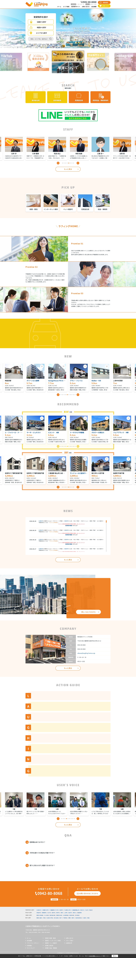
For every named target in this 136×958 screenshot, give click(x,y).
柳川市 (82, 910)
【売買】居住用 (48, 945)
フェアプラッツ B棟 (77, 432)
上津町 (66, 912)
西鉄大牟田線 (40, 915)
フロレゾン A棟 (118, 380)
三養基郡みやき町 (54, 910)
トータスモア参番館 (34, 432)
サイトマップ (30, 948)
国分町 (70, 912)
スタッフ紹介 (69, 941)
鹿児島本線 (52, 915)
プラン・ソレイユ (33, 380)
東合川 (75, 912)
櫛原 (69, 918)
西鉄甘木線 (59, 915)
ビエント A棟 (10, 432)
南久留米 (56, 918)
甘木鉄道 (77, 915)
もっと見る (68, 169)
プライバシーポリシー (33, 943)
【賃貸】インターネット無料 (52, 941)
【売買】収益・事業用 (50, 948)
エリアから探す (41, 33)
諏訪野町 (79, 912)
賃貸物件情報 (68, 525)
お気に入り (105, 6)
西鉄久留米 (39, 918)
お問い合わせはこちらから (88, 893)
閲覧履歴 (105, 2)
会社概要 (93, 6)
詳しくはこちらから (88, 612)
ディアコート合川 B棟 (99, 432)
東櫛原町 (44, 912)
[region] (68, 536)
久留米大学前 (49, 918)
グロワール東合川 (54, 432)
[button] (58, 163)
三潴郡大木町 (45, 910)
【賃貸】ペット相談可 (50, 943)
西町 (62, 912)
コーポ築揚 (95, 380)
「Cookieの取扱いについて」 (94, 956)
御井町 (53, 912)
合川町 (49, 912)
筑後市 (91, 910)
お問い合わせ (85, 6)
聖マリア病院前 (63, 918)
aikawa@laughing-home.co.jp (86, 653)
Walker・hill (53, 380)
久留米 (41, 521)
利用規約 (29, 945)
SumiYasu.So (118, 432)
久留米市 (39, 910)
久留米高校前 (78, 918)
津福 (88, 918)
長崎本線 (71, 915)
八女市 (86, 910)
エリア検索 (66, 6)
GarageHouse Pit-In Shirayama (17, 380)
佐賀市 (61, 910)
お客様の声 (69, 943)
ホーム (59, 6)
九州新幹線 (66, 915)
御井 (73, 918)
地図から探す (41, 27)
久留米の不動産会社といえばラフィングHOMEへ (43, 926)
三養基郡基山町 (75, 910)
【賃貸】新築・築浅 (50, 938)
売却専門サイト (75, 6)
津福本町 (39, 912)
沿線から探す (41, 22)
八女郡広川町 (67, 910)
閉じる (114, 956)
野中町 (58, 912)
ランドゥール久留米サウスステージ (39, 473)
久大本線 (46, 915)
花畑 (44, 918)
